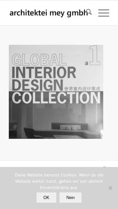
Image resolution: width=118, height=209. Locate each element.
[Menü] (100, 12)
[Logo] (49, 12)
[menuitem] (86, 12)
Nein (70, 197)
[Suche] (86, 12)
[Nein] (110, 188)
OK (46, 197)
